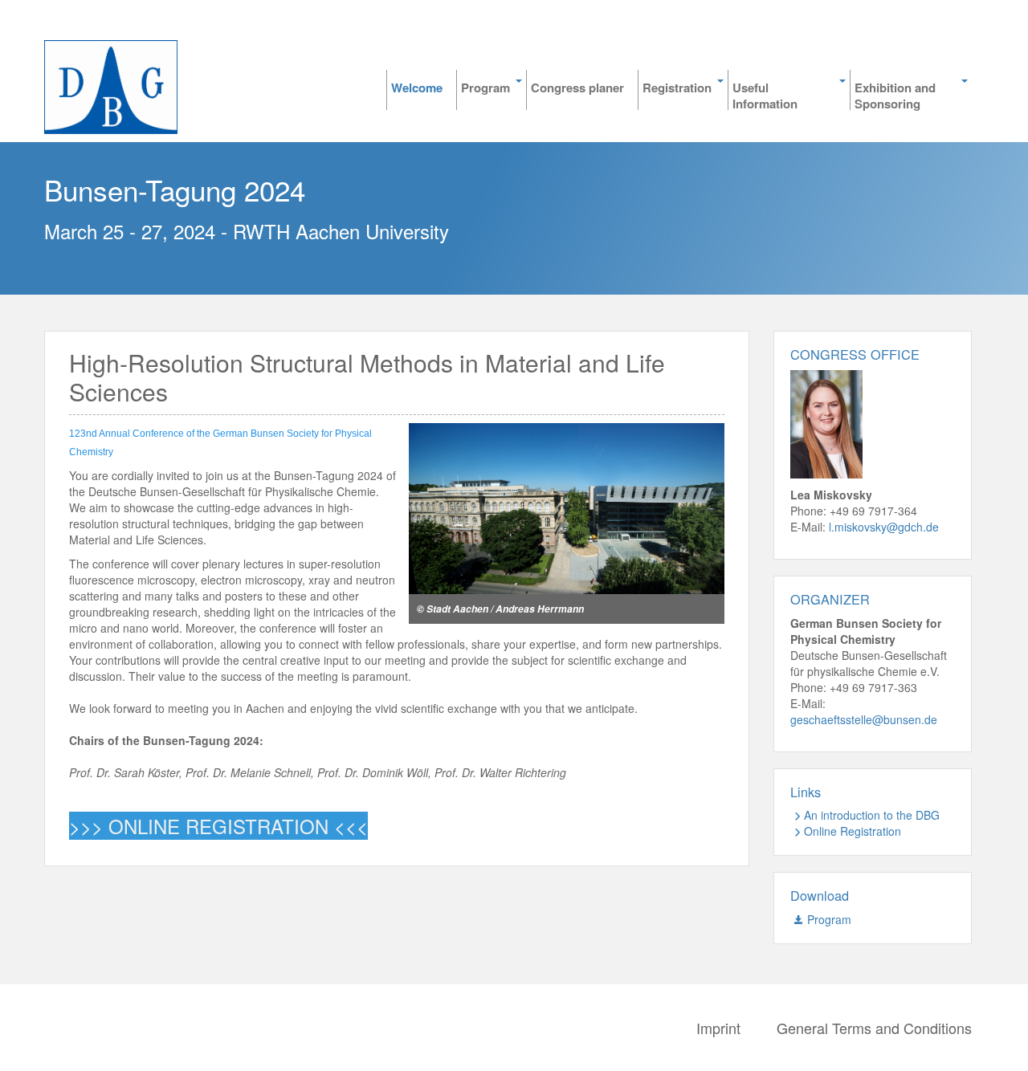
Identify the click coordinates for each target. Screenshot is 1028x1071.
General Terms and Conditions (874, 1027)
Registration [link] (677, 87)
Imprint (718, 1027)
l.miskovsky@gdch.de (884, 527)
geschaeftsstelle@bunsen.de (863, 719)
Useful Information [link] (765, 94)
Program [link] (485, 87)
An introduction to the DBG (872, 815)
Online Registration (852, 831)
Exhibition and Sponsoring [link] (895, 94)
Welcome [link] (417, 87)
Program (829, 919)
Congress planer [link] (577, 87)
